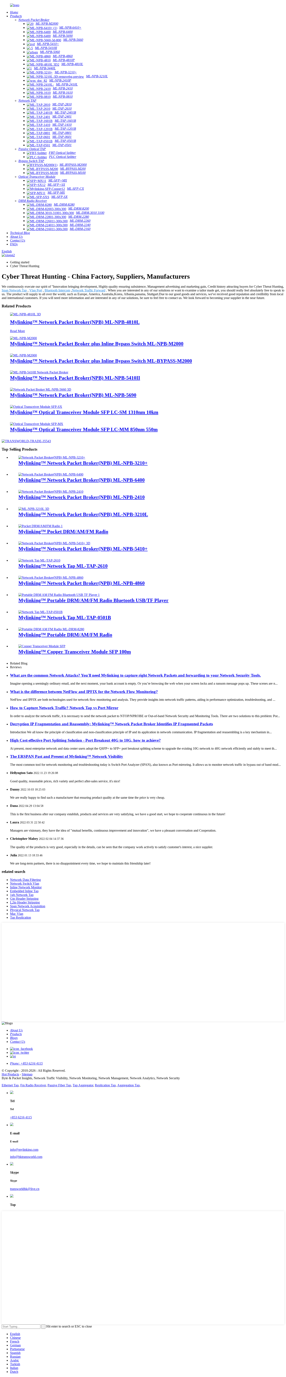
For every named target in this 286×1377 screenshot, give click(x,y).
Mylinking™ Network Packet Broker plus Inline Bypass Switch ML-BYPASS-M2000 (101, 361)
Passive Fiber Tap (59, 1085)
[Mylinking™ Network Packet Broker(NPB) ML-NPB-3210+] (51, 457)
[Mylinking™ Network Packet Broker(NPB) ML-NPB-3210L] (33, 509)
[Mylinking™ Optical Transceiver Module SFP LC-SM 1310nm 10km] (36, 406)
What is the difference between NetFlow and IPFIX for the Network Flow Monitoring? (84, 691)
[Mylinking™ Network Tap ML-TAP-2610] (39, 560)
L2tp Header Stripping (25, 902)
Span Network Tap (14, 290)
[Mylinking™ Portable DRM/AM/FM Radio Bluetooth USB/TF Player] (59, 595)
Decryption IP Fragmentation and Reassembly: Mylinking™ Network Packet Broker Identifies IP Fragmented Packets (111, 724)
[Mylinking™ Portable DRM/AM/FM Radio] (51, 629)
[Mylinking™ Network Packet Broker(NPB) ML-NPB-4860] (50, 577)
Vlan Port (35, 290)
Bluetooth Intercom (57, 290)
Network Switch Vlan (24, 883)
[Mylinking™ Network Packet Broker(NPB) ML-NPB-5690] (40, 389)
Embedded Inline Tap (24, 891)
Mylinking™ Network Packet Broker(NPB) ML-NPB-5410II (75, 378)
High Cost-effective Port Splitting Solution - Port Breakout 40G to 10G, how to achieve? (85, 740)
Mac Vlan (16, 913)
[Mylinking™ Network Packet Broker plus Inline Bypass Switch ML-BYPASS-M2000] (23, 355)
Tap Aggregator (83, 1085)
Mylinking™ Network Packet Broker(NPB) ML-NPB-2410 (81, 497)
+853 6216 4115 (21, 1117)
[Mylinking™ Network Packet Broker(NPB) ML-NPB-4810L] (25, 314)
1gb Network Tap (21, 895)
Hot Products (10, 1074)
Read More (17, 331)
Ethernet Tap (10, 1085)
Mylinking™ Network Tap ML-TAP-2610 (63, 566)
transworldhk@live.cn (24, 1189)
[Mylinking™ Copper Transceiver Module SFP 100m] (41, 646)
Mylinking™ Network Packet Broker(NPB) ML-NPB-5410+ (83, 548)
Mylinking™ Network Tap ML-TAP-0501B (64, 617)
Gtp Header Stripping (24, 898)
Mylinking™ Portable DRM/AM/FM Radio (65, 634)
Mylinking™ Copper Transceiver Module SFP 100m (74, 651)
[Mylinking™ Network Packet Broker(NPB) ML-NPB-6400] (50, 474)
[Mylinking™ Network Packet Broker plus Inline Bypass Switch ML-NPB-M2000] (23, 338)
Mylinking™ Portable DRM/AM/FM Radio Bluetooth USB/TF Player (93, 600)
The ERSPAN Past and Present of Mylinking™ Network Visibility (66, 756)
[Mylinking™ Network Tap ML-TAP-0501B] (40, 612)
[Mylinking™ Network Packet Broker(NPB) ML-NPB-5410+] (54, 543)
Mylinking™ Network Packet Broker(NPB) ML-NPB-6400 (81, 480)
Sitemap (27, 1074)
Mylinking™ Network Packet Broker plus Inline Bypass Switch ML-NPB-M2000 (96, 343)
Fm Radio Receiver (33, 1085)
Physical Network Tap (25, 910)
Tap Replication (20, 917)
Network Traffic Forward (88, 290)
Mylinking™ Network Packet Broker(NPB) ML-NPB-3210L (83, 514)
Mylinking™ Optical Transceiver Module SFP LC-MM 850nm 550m (84, 429)
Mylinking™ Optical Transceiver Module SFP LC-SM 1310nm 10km (84, 412)
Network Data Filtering (25, 880)
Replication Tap (105, 1085)
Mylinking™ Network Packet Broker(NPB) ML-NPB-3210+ (83, 463)
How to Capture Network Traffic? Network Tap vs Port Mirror (64, 708)
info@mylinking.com (24, 1149)
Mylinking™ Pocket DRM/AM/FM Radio (63, 531)
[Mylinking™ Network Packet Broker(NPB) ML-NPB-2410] (50, 491)
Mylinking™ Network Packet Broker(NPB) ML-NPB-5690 (73, 395)
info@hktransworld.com (26, 1157)
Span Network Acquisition (27, 906)
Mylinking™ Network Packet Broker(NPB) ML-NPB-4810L (75, 322)
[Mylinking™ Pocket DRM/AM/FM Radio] (40, 526)
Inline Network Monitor (26, 887)
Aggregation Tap (128, 1085)
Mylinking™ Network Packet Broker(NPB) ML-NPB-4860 (81, 583)
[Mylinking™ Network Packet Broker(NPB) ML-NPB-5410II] (39, 372)
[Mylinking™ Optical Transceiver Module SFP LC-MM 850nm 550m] (36, 424)
